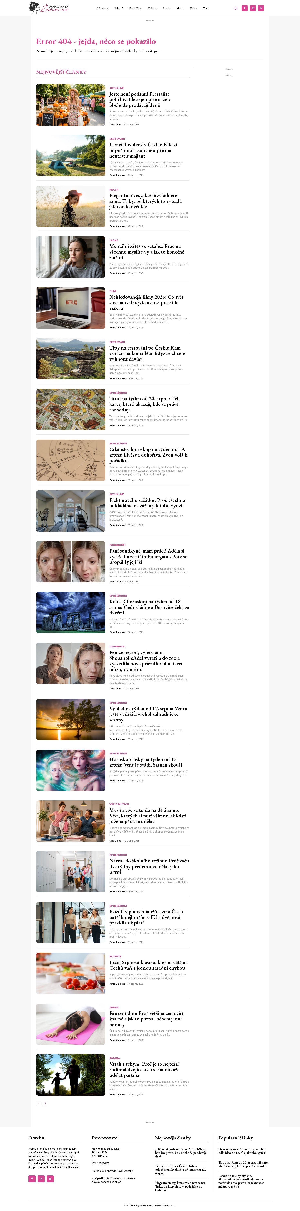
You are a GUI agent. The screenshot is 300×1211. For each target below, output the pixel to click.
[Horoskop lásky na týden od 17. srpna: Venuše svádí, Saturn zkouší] (70, 770)
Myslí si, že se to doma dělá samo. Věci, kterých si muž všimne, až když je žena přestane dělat (147, 815)
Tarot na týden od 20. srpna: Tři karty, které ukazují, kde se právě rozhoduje (143, 404)
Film (112, 291)
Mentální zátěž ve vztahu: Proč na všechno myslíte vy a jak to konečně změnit (146, 251)
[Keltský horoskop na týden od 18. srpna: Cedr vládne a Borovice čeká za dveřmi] (70, 612)
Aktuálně (116, 88)
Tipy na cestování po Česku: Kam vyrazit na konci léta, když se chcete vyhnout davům (147, 353)
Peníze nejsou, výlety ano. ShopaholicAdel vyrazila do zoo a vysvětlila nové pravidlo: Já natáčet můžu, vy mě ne (146, 660)
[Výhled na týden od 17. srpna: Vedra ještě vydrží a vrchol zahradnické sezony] (70, 719)
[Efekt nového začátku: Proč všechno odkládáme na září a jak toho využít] (70, 511)
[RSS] (261, 8)
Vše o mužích (119, 804)
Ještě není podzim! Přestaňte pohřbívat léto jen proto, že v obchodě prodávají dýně (140, 99)
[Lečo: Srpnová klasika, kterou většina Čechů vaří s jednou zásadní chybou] (70, 973)
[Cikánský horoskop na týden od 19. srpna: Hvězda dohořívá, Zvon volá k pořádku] (70, 460)
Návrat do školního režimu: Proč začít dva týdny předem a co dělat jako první (149, 866)
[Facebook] (245, 8)
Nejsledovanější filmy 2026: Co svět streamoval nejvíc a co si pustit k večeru (146, 302)
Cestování (117, 139)
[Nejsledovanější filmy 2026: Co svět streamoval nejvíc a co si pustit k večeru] (70, 308)
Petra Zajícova (117, 175)
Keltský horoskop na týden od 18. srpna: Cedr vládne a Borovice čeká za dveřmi (149, 607)
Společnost (118, 393)
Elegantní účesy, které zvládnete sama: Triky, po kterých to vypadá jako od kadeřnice (145, 201)
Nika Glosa (115, 124)
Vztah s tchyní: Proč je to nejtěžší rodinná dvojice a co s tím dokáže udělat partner (144, 1069)
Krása (114, 189)
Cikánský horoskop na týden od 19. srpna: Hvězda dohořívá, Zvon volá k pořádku (148, 455)
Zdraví (114, 1007)
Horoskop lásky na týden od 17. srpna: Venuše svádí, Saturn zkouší (145, 762)
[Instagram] (253, 8)
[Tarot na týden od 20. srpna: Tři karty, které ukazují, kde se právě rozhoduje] (70, 409)
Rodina (114, 1058)
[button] (236, 8)
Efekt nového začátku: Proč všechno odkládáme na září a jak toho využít (147, 503)
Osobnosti (117, 545)
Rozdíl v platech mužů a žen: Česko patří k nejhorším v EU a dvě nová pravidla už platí (147, 917)
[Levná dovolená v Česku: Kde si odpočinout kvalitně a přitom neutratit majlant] (70, 155)
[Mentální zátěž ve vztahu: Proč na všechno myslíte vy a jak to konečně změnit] (70, 257)
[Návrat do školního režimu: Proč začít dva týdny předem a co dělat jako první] (70, 871)
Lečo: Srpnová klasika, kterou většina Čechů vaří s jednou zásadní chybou (148, 965)
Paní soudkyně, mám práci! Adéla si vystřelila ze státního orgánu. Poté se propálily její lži (148, 556)
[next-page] (45, 1103)
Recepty (115, 956)
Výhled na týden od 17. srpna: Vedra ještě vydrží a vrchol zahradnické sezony (148, 714)
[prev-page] (38, 1103)
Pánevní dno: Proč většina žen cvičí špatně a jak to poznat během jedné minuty (146, 1019)
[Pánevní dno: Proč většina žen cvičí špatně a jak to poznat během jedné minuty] (70, 1024)
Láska (113, 240)
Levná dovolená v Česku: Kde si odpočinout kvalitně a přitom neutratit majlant (143, 150)
